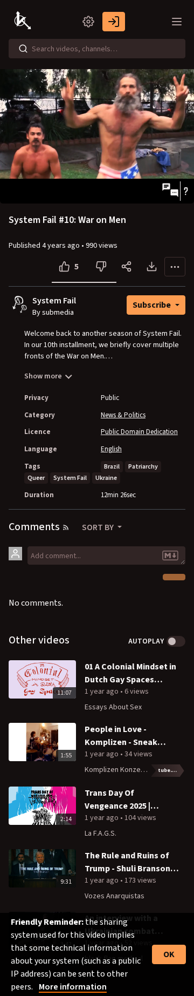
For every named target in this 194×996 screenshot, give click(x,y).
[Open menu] (176, 21)
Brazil (112, 466)
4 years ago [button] (61, 245)
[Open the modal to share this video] (126, 266)
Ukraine (106, 478)
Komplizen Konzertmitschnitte (134, 769)
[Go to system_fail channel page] (23, 309)
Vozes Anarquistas (114, 896)
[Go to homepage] (24, 22)
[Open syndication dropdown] (66, 527)
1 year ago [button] (102, 691)
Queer (36, 478)
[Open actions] (174, 266)
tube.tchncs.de (171, 770)
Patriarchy (143, 466)
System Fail (54, 301)
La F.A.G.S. (100, 833)
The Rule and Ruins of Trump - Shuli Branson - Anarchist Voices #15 (130, 862)
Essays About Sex (113, 707)
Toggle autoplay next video (176, 641)
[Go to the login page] (113, 21)
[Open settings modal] (88, 21)
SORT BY (98, 527)
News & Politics (123, 415)
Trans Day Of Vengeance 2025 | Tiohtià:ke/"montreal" (129, 799)
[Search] (23, 48)
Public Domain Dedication (139, 432)
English (111, 449)
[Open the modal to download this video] (151, 266)
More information (73, 987)
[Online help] (185, 191)
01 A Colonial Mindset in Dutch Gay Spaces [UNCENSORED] (130, 673)
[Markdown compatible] (170, 555)
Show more (43, 376)
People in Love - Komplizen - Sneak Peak (121, 736)
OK (169, 954)
